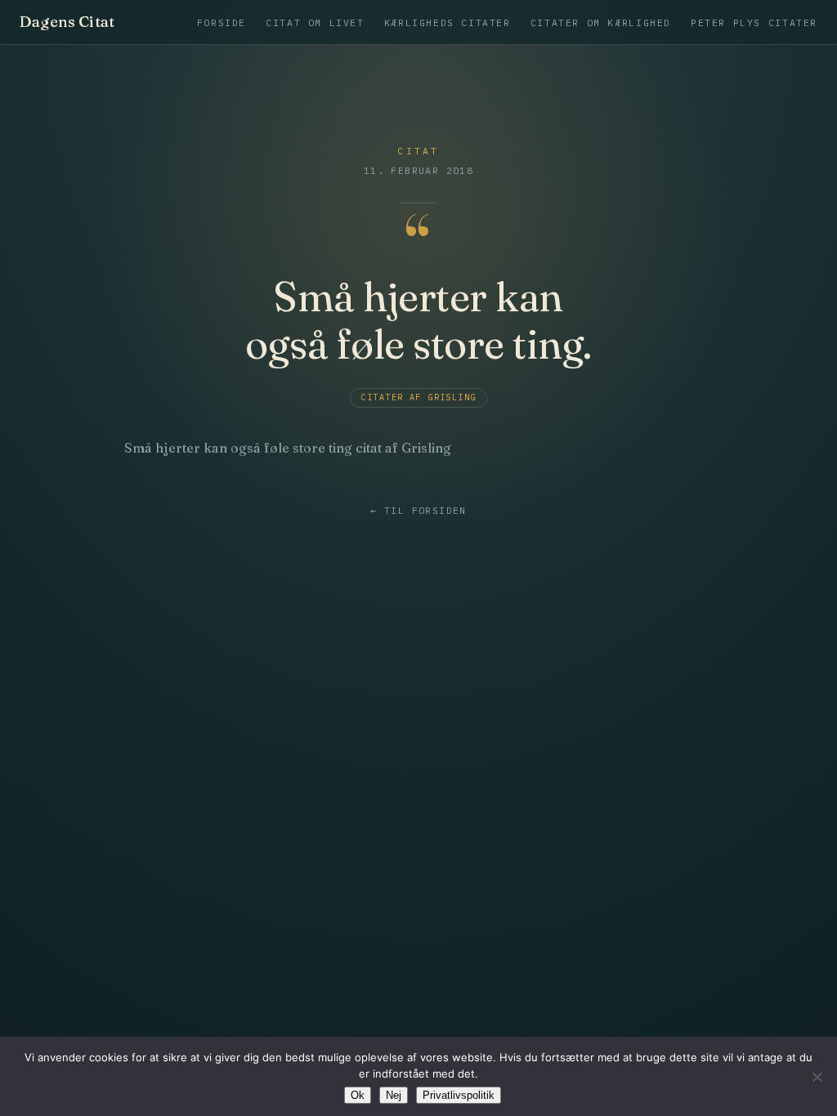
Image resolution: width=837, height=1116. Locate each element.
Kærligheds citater (447, 22)
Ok (358, 1095)
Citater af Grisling (418, 397)
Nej (393, 1095)
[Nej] (816, 1077)
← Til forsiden (418, 510)
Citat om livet (315, 22)
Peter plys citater (754, 22)
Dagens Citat (67, 22)
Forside (221, 22)
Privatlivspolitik (459, 1095)
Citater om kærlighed (600, 22)
